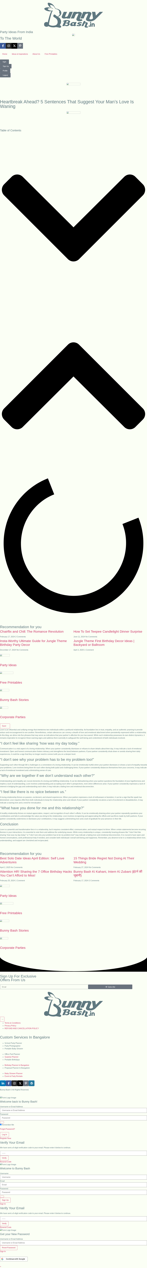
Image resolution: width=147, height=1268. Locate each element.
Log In (4, 1135)
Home (4, 54)
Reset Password (8, 1248)
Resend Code (5, 1162)
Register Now (5, 1138)
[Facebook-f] (3, 46)
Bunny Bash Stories (14, 700)
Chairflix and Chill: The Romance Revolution (32, 631)
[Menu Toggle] (2, 1019)
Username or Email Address (11, 1107)
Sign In (3, 1204)
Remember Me (8, 1125)
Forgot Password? (7, 1129)
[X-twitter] (14, 46)
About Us (36, 54)
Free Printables (51, 54)
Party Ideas (8, 665)
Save (4, 726)
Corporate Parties (12, 717)
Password (4, 1114)
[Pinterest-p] (20, 46)
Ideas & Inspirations (20, 54)
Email (2, 1181)
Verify (4, 1158)
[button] (73, 218)
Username (4, 1173)
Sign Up (5, 1200)
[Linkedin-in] (3, 1083)
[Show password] (2, 1122)
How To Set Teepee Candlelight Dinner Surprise (108, 631)
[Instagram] (8, 46)
